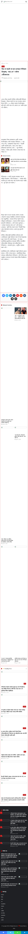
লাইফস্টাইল (3, 915)
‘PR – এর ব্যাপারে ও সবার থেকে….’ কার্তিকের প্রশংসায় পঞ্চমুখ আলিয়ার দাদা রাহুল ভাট (20, 317)
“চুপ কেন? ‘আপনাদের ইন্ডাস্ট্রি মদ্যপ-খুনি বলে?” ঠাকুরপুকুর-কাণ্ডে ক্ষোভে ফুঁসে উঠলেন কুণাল (7, 660)
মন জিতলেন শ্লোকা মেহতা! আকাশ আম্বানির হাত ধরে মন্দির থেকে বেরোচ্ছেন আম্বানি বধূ (7, 421)
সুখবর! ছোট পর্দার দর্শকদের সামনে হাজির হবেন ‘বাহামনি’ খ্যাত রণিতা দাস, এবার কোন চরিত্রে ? (18, 161)
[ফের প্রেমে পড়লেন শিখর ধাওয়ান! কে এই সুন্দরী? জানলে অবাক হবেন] (5, 169)
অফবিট (2, 920)
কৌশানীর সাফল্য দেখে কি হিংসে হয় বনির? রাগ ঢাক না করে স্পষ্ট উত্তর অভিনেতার (21, 660)
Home (3, 63)
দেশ (1, 901)
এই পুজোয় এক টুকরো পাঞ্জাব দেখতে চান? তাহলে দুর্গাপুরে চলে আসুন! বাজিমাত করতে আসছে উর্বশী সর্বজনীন (18, 822)
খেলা (2, 908)
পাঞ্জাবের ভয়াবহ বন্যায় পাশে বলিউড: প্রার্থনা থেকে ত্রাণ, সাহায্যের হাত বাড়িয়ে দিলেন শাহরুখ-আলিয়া (18, 838)
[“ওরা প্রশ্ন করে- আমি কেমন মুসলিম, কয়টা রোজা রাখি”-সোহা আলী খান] (21, 430)
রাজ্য (2, 899)
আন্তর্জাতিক (3, 903)
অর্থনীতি (2, 910)
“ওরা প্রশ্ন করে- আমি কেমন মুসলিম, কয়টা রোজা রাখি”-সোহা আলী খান (20, 436)
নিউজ (2, 897)
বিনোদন (7, 63)
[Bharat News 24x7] (8, 1)
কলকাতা (2, 894)
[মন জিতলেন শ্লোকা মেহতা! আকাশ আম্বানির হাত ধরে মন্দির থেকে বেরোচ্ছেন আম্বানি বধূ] (7, 362)
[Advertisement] (14, 18)
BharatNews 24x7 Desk (8, 78)
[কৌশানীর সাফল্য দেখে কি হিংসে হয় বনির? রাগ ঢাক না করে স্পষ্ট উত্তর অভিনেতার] (21, 601)
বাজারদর (2, 906)
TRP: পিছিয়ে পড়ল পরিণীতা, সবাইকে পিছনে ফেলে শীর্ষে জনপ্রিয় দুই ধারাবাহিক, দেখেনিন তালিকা (7, 540)
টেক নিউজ (3, 913)
